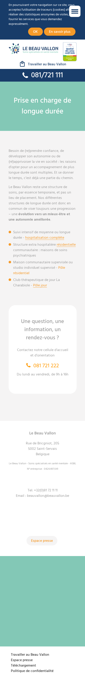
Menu (74, 11)
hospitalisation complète (44, 237)
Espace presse (42, 540)
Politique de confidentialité (32, 670)
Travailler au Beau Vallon (47, 64)
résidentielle (66, 244)
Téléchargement (23, 665)
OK (35, 31)
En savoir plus (59, 31)
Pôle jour (40, 285)
